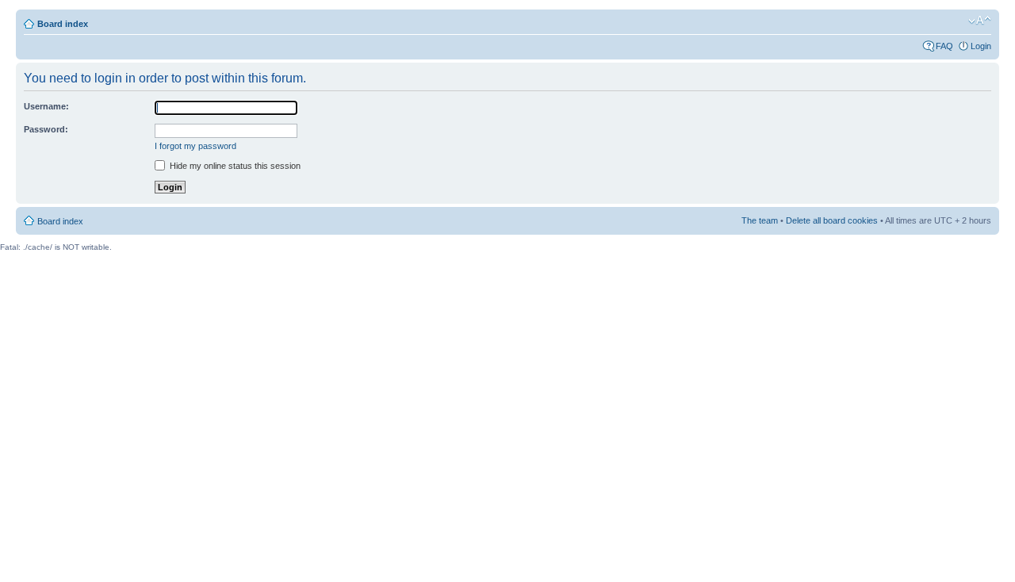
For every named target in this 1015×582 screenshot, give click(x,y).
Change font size (979, 20)
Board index (62, 24)
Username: (46, 106)
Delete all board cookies (832, 220)
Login (981, 46)
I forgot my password (195, 146)
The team (759, 220)
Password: (46, 129)
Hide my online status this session (234, 165)
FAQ (944, 46)
